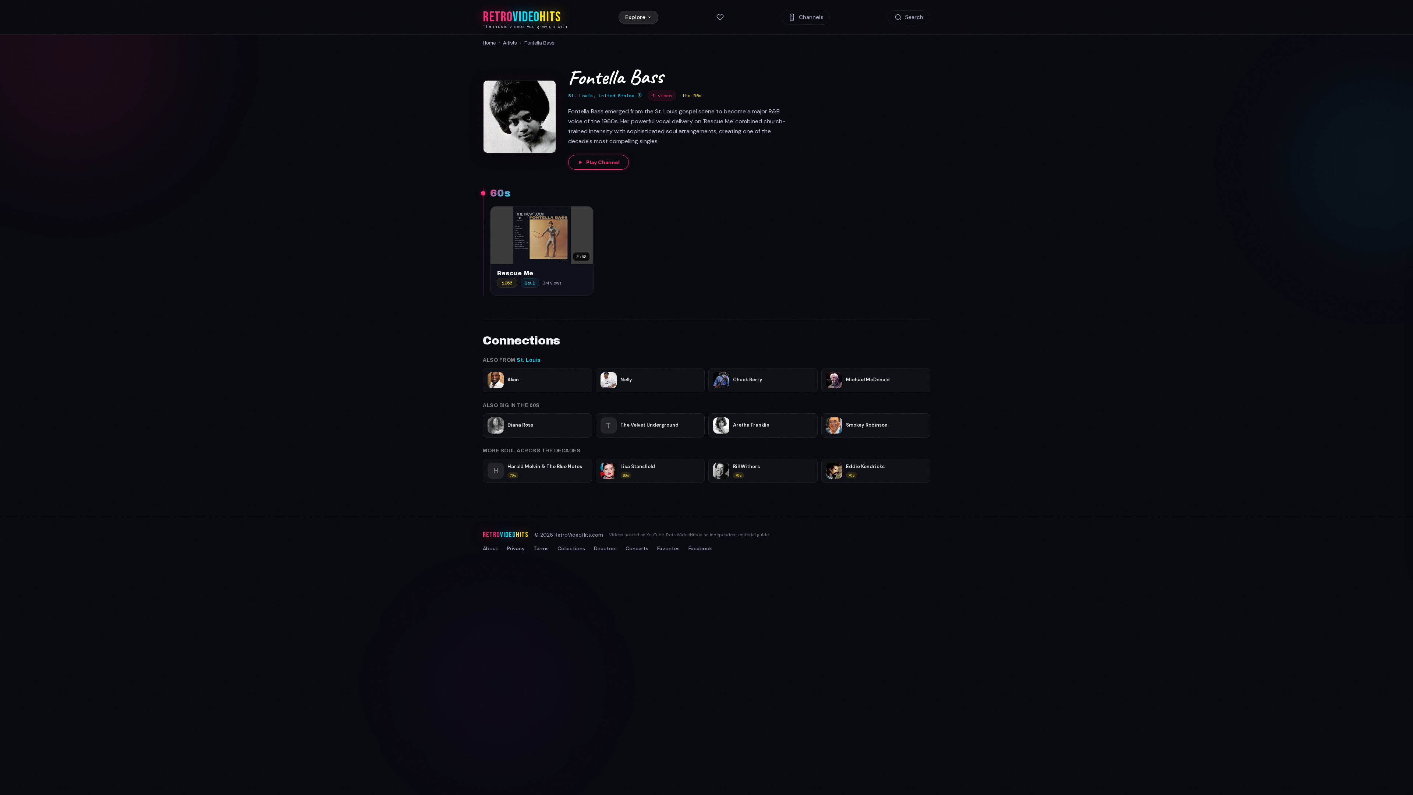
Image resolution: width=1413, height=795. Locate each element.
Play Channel (603, 162)
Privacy (516, 548)
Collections (571, 548)
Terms (541, 548)
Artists (510, 43)
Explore (635, 17)
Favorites (668, 548)
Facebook (700, 548)
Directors (605, 548)
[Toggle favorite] (586, 214)
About (490, 548)
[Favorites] (720, 17)
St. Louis (529, 360)
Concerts (637, 548)
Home (489, 43)
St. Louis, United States (602, 95)
